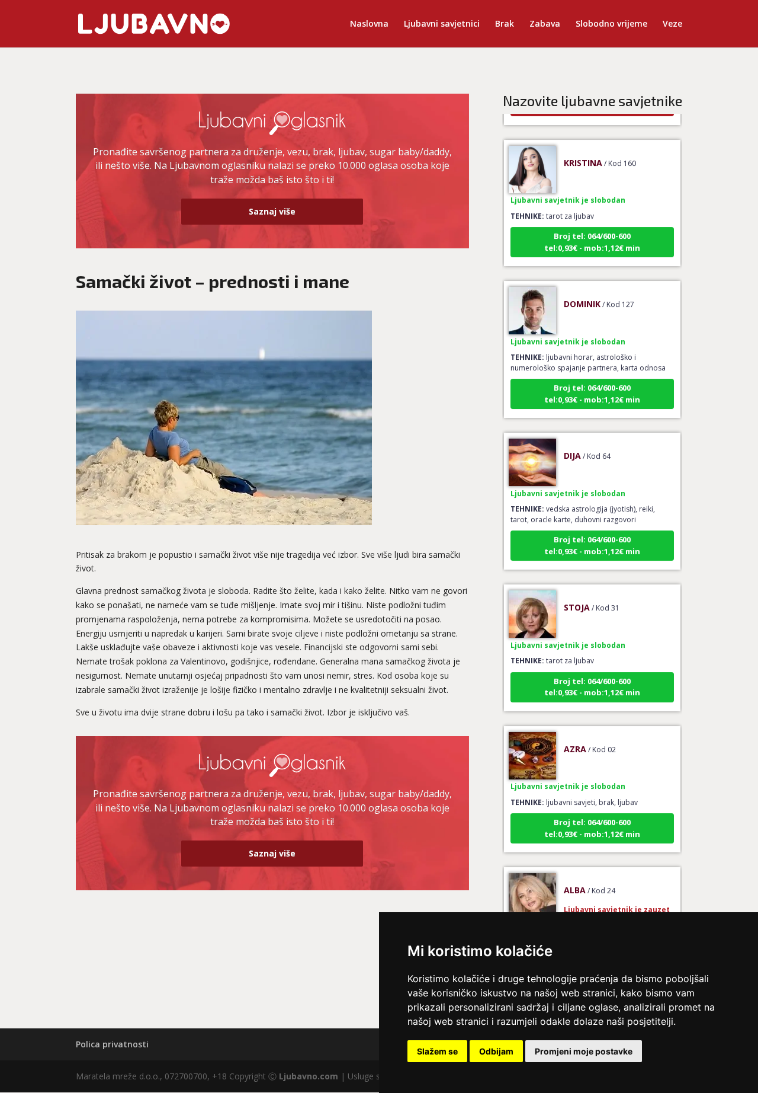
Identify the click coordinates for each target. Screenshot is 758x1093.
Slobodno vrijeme (611, 24)
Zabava (544, 24)
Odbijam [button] (496, 1051)
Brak (504, 24)
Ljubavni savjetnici (442, 24)
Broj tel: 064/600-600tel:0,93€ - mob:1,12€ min (592, 230)
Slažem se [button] (437, 1051)
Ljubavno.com (308, 1076)
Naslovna (369, 24)
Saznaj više (272, 211)
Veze (672, 24)
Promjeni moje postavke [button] (583, 1051)
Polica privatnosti (112, 1044)
